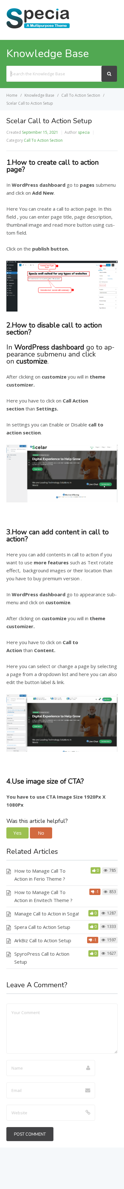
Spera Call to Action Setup (42, 927)
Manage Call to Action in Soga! (46, 913)
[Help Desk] (38, 28)
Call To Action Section (43, 140)
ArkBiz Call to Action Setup (42, 940)
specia (84, 132)
